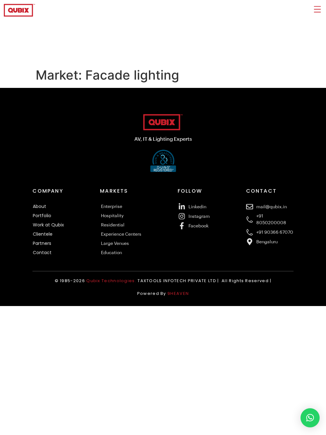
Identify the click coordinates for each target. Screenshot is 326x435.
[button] (310, 417)
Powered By (163, 293)
